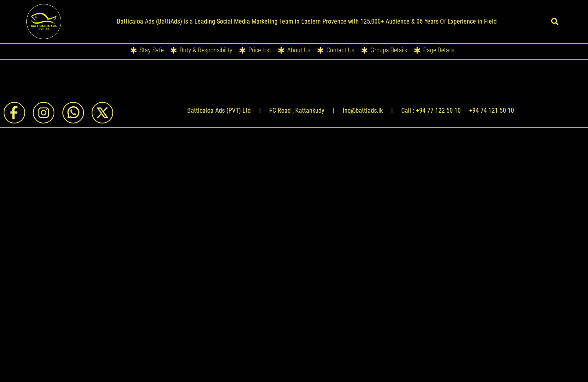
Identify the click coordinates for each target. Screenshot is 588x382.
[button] (555, 21)
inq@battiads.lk (363, 110)
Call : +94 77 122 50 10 (431, 110)
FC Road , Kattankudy (296, 110)
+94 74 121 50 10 (491, 110)
